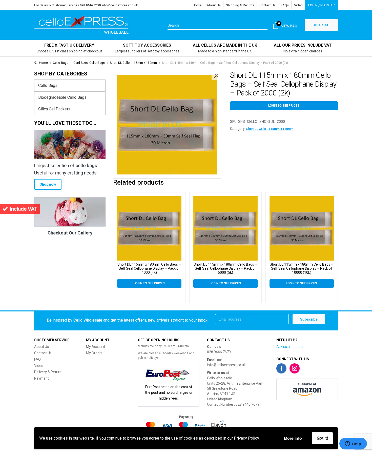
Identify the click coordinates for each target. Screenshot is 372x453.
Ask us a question (290, 347)
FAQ (37, 359)
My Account (95, 347)
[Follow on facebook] (281, 368)
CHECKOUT (321, 25)
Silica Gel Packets (54, 109)
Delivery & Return (47, 372)
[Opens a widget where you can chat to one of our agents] (353, 444)
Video (298, 5)
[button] (216, 75)
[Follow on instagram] (295, 368)
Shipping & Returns (240, 5)
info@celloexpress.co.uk (119, 5)
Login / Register (321, 5)
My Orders (94, 353)
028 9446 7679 (219, 352)
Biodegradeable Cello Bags (62, 97)
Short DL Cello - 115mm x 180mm (133, 63)
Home (197, 5)
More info (293, 438)
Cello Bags (60, 63)
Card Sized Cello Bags (89, 63)
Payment (41, 378)
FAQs (285, 5)
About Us (214, 5)
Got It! (322, 438)
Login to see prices (283, 105)
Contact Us (267, 5)
